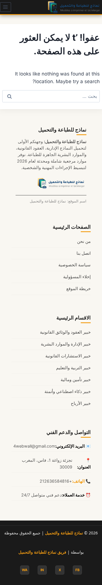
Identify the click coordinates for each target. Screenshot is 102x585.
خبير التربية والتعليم (73, 367)
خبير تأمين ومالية (76, 379)
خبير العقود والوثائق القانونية (65, 332)
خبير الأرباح (81, 403)
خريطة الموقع (78, 288)
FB (77, 570)
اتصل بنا (83, 253)
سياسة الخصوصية (74, 264)
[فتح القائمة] (5, 7)
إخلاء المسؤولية (77, 276)
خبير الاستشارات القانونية (68, 356)
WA (24, 570)
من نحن (84, 241)
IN (42, 570)
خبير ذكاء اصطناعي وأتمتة (67, 391)
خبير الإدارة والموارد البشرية (66, 344)
